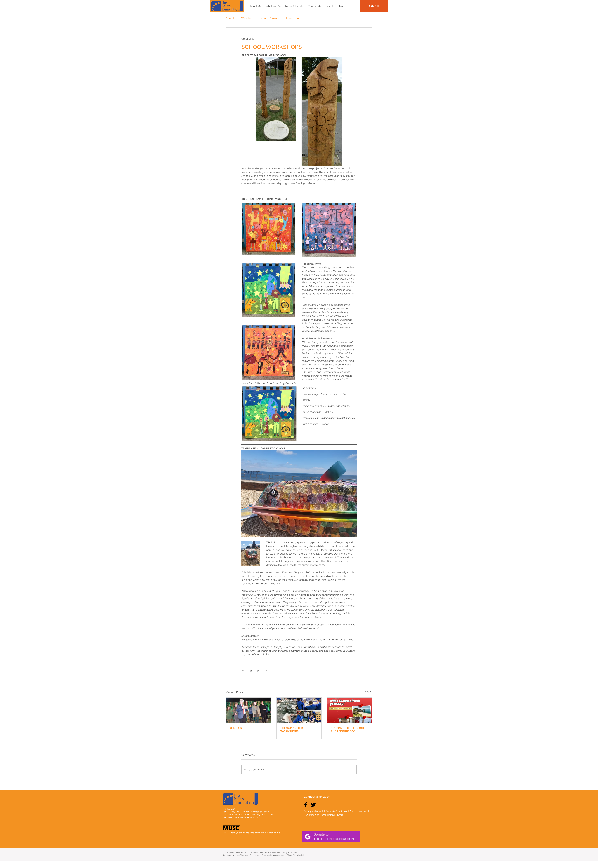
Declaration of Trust (314, 815)
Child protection (359, 811)
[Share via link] (265, 670)
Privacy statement (313, 811)
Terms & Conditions (336, 811)
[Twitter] (313, 804)
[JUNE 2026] (248, 710)
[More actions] (355, 39)
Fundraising (292, 18)
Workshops (247, 18)
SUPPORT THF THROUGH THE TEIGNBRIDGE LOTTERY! (347, 729)
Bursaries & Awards (270, 18)
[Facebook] (305, 804)
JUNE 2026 (237, 728)
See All (368, 691)
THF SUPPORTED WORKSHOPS (291, 729)
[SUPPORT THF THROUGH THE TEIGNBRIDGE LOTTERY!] (349, 710)
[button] (343, 6)
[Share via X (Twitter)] (250, 670)
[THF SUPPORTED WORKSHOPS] (299, 710)
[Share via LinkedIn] (258, 670)
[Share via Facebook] (242, 670)
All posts (230, 18)
